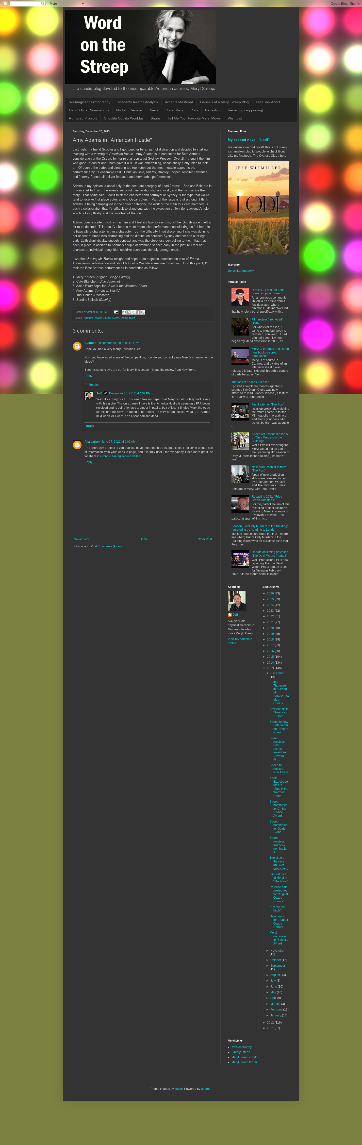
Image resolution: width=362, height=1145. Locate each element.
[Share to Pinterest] (142, 312)
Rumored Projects (83, 118)
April (273, 998)
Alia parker (92, 441)
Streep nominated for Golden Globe (279, 827)
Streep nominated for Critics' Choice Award (279, 809)
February (276, 1009)
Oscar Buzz (174, 110)
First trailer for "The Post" (268, 404)
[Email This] (124, 312)
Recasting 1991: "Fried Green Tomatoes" (267, 498)
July (273, 980)
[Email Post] (116, 311)
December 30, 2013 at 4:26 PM (118, 343)
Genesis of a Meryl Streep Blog (224, 102)
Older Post (205, 539)
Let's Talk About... (269, 102)
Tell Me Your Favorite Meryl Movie (194, 118)
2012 (271, 1022)
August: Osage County (97, 317)
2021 (271, 622)
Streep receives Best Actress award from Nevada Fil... (279, 749)
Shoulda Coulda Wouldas (124, 118)
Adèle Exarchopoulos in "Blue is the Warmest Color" (279, 787)
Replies (94, 385)
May (273, 992)
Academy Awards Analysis (137, 102)
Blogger (206, 1089)
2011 (271, 1028)
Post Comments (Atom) (106, 546)
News (154, 110)
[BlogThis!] (128, 312)
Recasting (213, 110)
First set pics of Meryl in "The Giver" (279, 878)
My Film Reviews (129, 110)
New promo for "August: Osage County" (279, 922)
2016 (271, 651)
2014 (271, 662)
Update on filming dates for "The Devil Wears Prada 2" (270, 553)
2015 (271, 656)
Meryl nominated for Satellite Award (279, 938)
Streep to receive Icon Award (279, 768)
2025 (271, 599)
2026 (271, 593)
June (274, 986)
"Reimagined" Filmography (89, 102)
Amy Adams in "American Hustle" (279, 712)
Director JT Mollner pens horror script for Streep (268, 291)
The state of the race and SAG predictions (279, 863)
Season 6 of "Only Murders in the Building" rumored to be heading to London (259, 527)
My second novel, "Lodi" (249, 140)
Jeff (99, 393)
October (276, 960)
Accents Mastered (179, 102)
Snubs (156, 118)
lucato (179, 1089)
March (275, 1004)
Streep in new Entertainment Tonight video (279, 727)
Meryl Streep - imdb (244, 1057)
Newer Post (81, 539)
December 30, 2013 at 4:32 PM (129, 393)
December (277, 673)
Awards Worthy (241, 1047)
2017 (271, 645)
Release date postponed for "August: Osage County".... (279, 894)
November (277, 950)
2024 (271, 605)
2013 (271, 668)
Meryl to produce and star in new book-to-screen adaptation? (270, 352)
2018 (271, 639)
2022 (271, 616)
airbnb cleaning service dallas (120, 456)
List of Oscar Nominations (89, 110)
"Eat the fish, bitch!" (278, 908)
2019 (271, 634)
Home (144, 539)
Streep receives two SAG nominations (279, 845)
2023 (271, 610)
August (275, 975)
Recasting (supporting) (245, 110)
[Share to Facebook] (138, 312)
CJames (90, 343)
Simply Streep (240, 1052)
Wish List (235, 118)
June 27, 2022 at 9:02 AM (118, 441)
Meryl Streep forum (244, 1062)
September (277, 965)
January (276, 1015)
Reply (88, 376)
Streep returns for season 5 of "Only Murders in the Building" (270, 437)
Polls (194, 110)
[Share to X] (133, 312)
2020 (271, 628)
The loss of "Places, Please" (250, 382)
